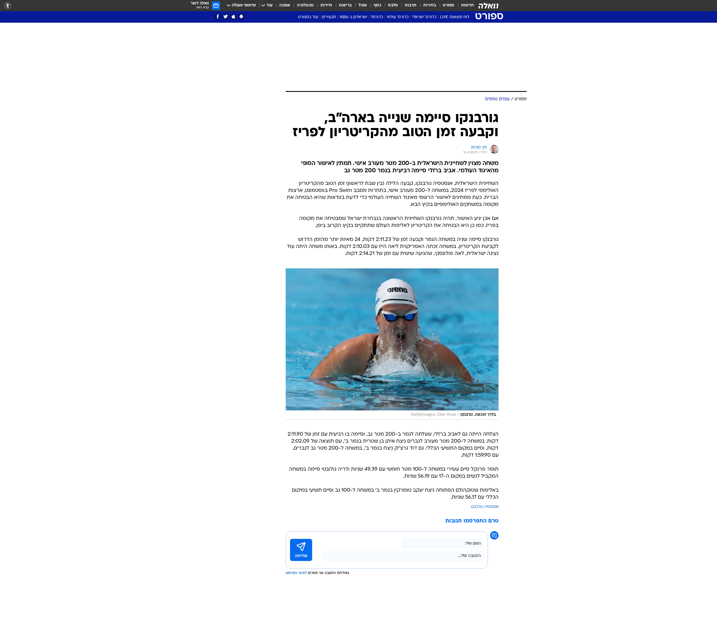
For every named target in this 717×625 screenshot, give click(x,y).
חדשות (467, 5)
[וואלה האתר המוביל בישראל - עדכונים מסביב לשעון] (488, 5)
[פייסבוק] (217, 16)
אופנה (284, 5)
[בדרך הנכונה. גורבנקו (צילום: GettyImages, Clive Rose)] (392, 344)
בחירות (429, 5)
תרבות (410, 5)
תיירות (326, 5)
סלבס (393, 5)
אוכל (362, 5)
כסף (377, 5)
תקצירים (329, 17)
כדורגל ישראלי (424, 17)
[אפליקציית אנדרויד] (241, 16)
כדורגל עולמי (398, 17)
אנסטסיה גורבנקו (485, 507)
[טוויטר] (225, 16)
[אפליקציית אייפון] (233, 16)
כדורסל (377, 17)
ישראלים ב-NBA (353, 17)
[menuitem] (464, 6)
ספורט (448, 5)
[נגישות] (7, 5)
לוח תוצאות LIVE (454, 17)
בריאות (345, 5)
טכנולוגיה (305, 5)
